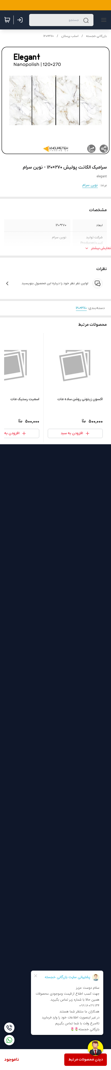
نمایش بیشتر (101, 248)
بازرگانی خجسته (96, 36)
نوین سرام (90, 185)
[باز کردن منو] (103, 20)
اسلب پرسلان (69, 36)
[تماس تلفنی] (9, 1028)
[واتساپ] (9, 1040)
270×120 (48, 36)
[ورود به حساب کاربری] (21, 19)
